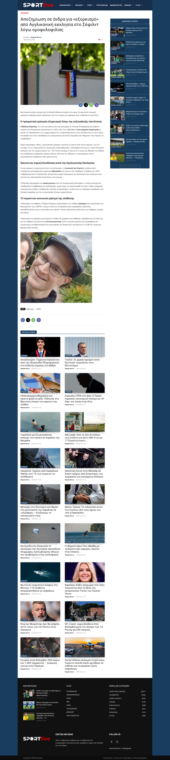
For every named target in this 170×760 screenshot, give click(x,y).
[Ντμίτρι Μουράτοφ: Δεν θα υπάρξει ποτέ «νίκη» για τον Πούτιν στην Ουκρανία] (40, 611)
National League (114, 35)
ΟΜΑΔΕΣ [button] (127, 5)
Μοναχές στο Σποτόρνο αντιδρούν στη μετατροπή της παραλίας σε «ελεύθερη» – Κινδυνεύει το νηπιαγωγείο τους (39, 511)
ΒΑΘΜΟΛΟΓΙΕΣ (116, 5)
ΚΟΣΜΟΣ (25, 13)
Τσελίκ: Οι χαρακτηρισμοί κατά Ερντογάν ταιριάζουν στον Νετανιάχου (82, 362)
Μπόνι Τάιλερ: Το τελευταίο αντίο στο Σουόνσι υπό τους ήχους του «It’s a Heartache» (84, 510)
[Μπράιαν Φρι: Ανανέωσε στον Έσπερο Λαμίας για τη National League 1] (117, 32)
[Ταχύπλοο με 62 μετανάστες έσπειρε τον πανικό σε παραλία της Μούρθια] (40, 422)
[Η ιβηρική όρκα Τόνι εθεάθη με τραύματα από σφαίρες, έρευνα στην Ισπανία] (85, 533)
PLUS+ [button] (138, 5)
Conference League (115, 48)
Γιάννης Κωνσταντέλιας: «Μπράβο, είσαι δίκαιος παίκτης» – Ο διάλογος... (135, 155)
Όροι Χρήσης (128, 758)
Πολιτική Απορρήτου (140, 758)
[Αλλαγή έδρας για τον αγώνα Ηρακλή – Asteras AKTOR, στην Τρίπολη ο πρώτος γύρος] (117, 143)
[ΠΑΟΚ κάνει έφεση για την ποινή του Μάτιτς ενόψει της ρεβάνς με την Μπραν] (117, 46)
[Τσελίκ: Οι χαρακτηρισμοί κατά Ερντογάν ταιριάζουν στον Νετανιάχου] (85, 347)
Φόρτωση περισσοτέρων (129, 167)
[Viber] (96, 105)
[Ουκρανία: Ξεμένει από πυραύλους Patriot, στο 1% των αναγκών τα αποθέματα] (40, 458)
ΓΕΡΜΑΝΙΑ (114, 161)
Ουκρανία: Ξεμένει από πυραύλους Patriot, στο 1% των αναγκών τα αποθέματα (39, 474)
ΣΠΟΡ (89, 5)
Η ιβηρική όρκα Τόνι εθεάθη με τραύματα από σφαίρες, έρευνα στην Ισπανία (82, 549)
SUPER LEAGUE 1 (116, 77)
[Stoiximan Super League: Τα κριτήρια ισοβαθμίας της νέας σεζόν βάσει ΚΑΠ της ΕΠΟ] (117, 101)
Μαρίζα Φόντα (36, 37)
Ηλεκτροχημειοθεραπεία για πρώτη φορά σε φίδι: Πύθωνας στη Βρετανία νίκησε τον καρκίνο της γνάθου (39, 400)
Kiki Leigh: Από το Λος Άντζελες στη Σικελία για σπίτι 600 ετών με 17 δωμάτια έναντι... (84, 437)
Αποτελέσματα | (115, 748)
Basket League (116, 133)
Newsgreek (126, 748)
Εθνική (113, 91)
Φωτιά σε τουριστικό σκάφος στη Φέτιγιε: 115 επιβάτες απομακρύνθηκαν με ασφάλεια (39, 588)
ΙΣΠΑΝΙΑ (114, 119)
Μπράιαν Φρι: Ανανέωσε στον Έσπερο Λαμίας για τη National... (137, 30)
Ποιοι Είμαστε (107, 758)
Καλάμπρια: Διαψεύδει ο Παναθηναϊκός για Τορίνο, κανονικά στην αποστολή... (136, 58)
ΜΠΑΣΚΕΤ (79, 5)
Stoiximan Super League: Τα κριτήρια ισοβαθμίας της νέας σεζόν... (137, 100)
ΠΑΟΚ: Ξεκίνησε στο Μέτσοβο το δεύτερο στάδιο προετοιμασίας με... (137, 128)
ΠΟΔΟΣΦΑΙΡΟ (65, 5)
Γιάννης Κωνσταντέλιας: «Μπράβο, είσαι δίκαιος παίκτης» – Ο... (45, 715)
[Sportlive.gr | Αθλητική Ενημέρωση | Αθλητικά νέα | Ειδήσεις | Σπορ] (36, 738)
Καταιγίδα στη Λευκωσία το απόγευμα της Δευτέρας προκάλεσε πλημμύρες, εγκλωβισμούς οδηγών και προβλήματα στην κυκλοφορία (40, 550)
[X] (86, 105)
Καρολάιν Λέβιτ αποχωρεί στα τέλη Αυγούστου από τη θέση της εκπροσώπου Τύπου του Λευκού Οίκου (84, 589)
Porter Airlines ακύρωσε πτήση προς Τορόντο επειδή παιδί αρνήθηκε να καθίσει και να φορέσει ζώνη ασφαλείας (85, 664)
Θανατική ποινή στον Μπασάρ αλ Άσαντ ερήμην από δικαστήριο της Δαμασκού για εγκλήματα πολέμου (84, 474)
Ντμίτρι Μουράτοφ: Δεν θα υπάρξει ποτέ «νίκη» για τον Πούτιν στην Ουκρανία (40, 627)
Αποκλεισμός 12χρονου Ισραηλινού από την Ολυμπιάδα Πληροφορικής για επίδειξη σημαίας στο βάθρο (39, 362)
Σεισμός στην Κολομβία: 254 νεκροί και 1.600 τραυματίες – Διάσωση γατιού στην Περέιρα (40, 663)
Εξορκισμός (30, 309)
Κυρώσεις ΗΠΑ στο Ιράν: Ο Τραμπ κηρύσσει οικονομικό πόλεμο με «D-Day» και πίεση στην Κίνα (84, 398)
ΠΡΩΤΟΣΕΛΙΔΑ (102, 5)
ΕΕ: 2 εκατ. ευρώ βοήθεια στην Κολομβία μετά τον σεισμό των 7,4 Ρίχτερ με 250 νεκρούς (84, 627)
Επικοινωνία (118, 758)
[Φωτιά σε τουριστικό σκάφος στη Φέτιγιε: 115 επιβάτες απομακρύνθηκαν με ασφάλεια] (40, 572)
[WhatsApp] (91, 105)
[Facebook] (80, 105)
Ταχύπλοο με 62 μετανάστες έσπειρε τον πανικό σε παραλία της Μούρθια (40, 437)
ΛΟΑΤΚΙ (38, 309)
